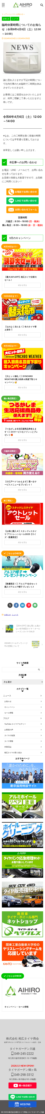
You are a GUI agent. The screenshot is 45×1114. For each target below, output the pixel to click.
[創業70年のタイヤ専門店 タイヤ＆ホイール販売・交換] (22, 5)
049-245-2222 (24, 1054)
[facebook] (16, 605)
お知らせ (7, 615)
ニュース (15, 615)
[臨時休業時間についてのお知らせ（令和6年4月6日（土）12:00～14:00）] (22, 605)
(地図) (34, 1058)
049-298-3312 (24, 1075)
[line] (35, 605)
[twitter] (10, 605)
